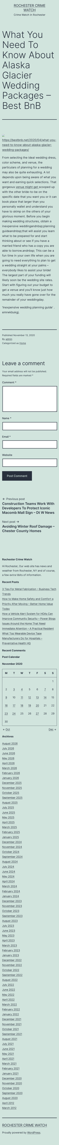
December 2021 (11, 1019)
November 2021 (11, 1024)
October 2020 (10, 1088)
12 (29, 697)
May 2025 (8, 817)
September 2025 (12, 797)
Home (22, 343)
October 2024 (10, 851)
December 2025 (12, 782)
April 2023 (8, 940)
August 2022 (10, 979)
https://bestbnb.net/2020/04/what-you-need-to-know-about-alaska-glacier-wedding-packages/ (29, 145)
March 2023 (9, 945)
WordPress (33, 1132)
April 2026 (8, 763)
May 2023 (8, 935)
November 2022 (12, 965)
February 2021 (10, 1068)
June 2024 (8, 871)
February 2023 (11, 950)
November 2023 (12, 905)
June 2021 (8, 1048)
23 (6, 713)
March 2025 (9, 827)
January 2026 (10, 777)
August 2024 (10, 861)
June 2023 (8, 930)
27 (37, 713)
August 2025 (10, 802)
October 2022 (10, 970)
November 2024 (12, 846)
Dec (51, 729)
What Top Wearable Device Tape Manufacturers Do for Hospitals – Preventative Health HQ (22, 638)
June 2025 (8, 812)
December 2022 (12, 960)
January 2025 (10, 837)
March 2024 (9, 886)
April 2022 (8, 999)
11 (22, 697)
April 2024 (8, 881)
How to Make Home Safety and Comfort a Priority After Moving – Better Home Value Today (27, 603)
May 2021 (8, 1053)
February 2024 (11, 891)
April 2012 (8, 1103)
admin (9, 339)
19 (29, 705)
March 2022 (9, 1004)
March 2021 (9, 1063)
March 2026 (9, 768)
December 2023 (12, 901)
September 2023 (12, 915)
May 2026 (8, 758)
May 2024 (8, 876)
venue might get (27, 187)
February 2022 (11, 1009)
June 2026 (8, 753)
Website (7, 454)
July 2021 (8, 1043)
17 (14, 705)
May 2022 (8, 994)
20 (37, 705)
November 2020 (12, 1083)
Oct (8, 729)
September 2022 (12, 974)
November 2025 (12, 787)
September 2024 (12, 856)
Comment (9, 382)
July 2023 (8, 925)
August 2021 (9, 1038)
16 (6, 705)
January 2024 (10, 896)
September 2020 (12, 1093)
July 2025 (8, 807)
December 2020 (12, 1078)
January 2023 (10, 955)
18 (21, 705)
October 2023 (10, 910)
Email (6, 436)
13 (37, 697)
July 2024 (8, 866)
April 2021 (8, 1058)
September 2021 (12, 1034)
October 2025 (10, 792)
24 (14, 713)
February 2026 (11, 773)
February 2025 (11, 832)
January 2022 (10, 1014)
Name (6, 418)
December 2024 (12, 842)
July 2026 (8, 748)
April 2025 (8, 822)
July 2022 (8, 984)
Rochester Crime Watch (24, 1125)
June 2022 (8, 989)
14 (45, 697)
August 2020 (10, 1097)
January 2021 (10, 1073)
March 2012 (9, 1107)
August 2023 (10, 920)
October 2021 (10, 1029)
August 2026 (10, 743)
